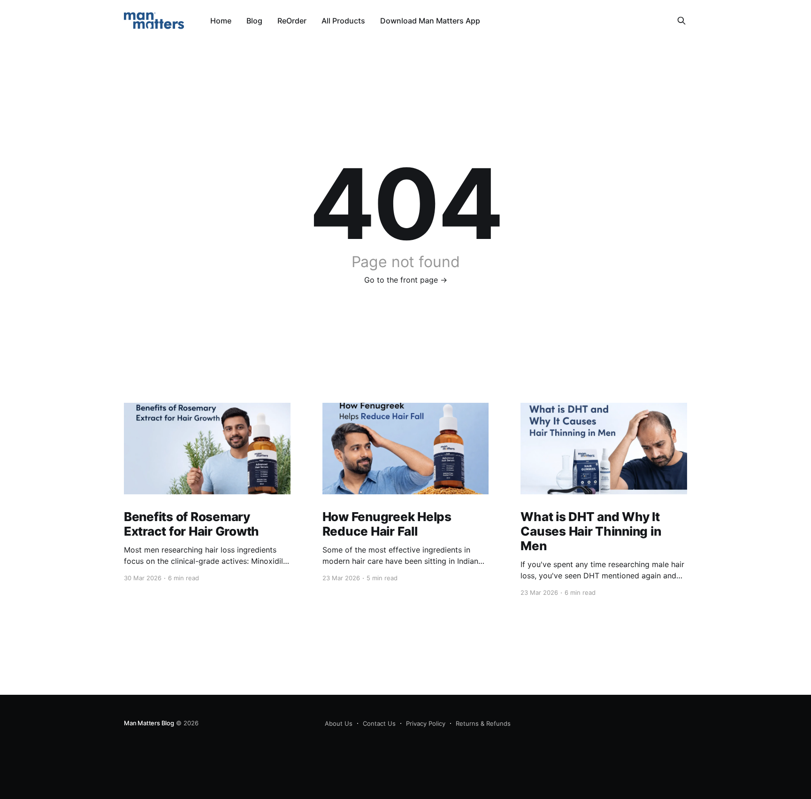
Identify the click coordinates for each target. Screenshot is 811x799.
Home (220, 20)
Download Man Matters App (430, 20)
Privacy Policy (425, 723)
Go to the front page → (405, 279)
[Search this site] (681, 20)
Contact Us (379, 723)
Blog (254, 20)
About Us (338, 723)
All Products (343, 20)
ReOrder (291, 20)
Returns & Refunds (483, 723)
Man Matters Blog (149, 723)
